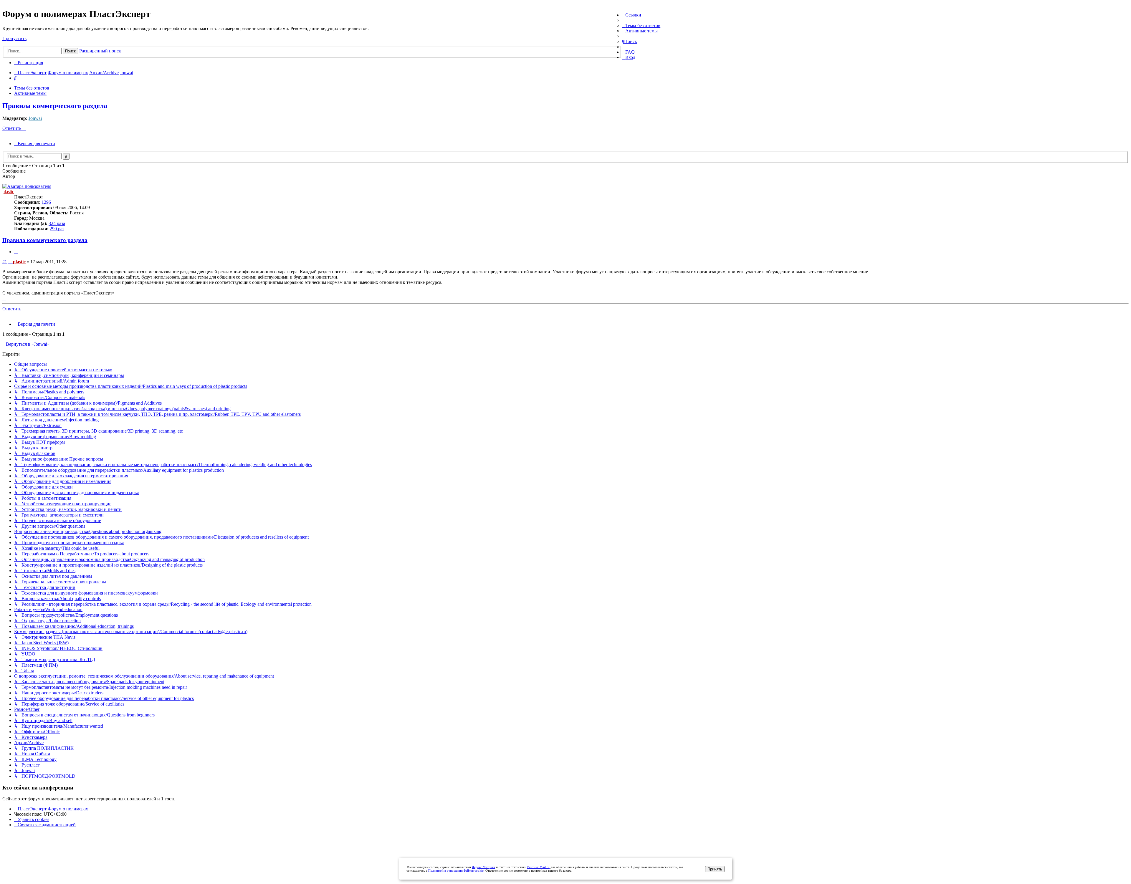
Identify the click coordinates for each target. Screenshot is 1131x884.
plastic (8, 191)
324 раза (57, 223)
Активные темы (30, 93)
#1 (4, 261)
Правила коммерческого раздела (54, 106)
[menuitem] (641, 25)
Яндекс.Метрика (483, 867)
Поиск (70, 51)
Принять (714, 869)
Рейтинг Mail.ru (538, 867)
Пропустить (14, 38)
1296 (46, 202)
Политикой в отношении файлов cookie (456, 870)
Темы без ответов (31, 87)
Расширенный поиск (100, 50)
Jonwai (35, 118)
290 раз (57, 228)
